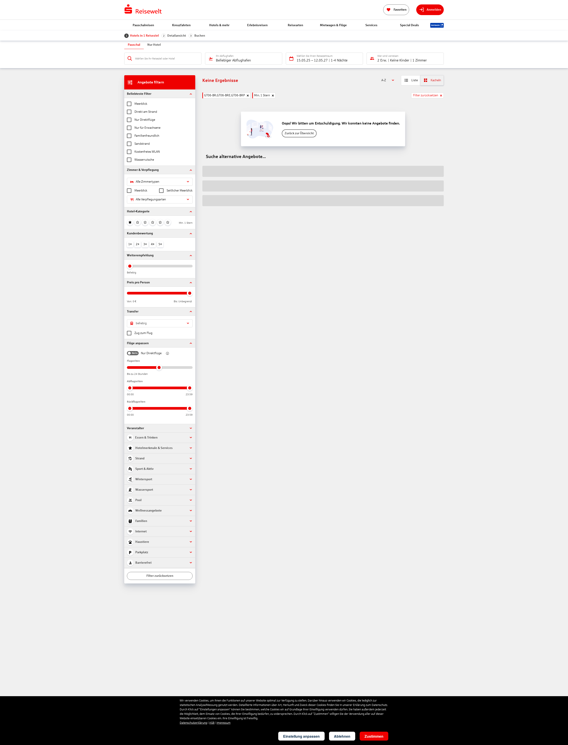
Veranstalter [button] (135, 428)
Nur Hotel (154, 44)
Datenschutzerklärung (193, 722)
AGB (212, 722)
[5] (160, 222)
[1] (130, 222)
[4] (153, 222)
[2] (137, 222)
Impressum (224, 722)
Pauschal (134, 44)
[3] (145, 222)
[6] (168, 222)
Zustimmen (374, 736)
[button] (159, 93)
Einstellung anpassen (301, 736)
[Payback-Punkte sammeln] (437, 25)
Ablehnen (342, 736)
